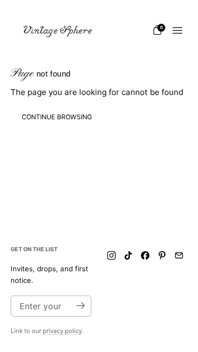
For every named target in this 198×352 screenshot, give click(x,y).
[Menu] (177, 30)
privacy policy (62, 331)
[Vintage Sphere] (58, 30)
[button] (157, 30)
